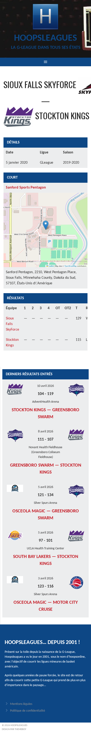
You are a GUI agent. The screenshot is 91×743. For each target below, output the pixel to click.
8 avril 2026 (45, 431)
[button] (46, 225)
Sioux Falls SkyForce (12, 324)
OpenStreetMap (70, 266)
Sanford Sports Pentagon (26, 187)
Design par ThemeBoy (14, 729)
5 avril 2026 (45, 487)
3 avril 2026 (45, 578)
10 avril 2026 (45, 386)
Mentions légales (21, 704)
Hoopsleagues (45, 38)
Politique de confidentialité (27, 711)
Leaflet (51, 266)
